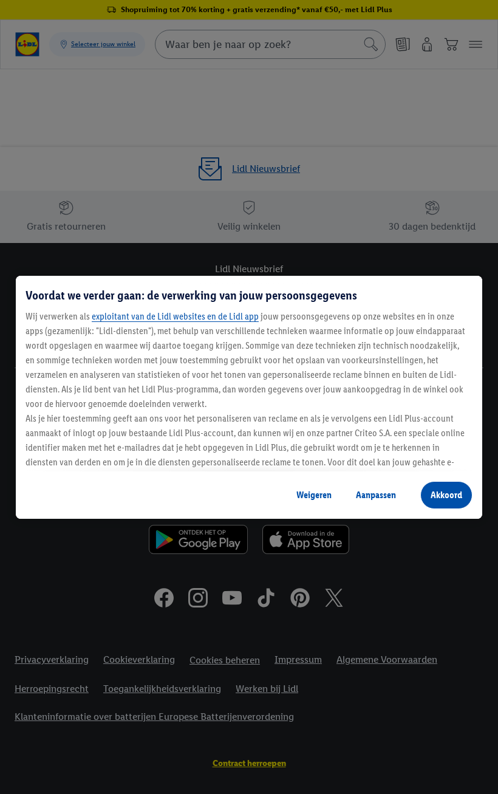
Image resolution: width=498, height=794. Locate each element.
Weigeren (314, 495)
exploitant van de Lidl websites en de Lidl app (175, 316)
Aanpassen (376, 495)
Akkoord (446, 495)
